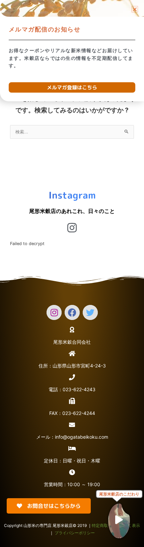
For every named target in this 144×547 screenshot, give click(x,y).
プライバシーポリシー (75, 532)
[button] (134, 9)
